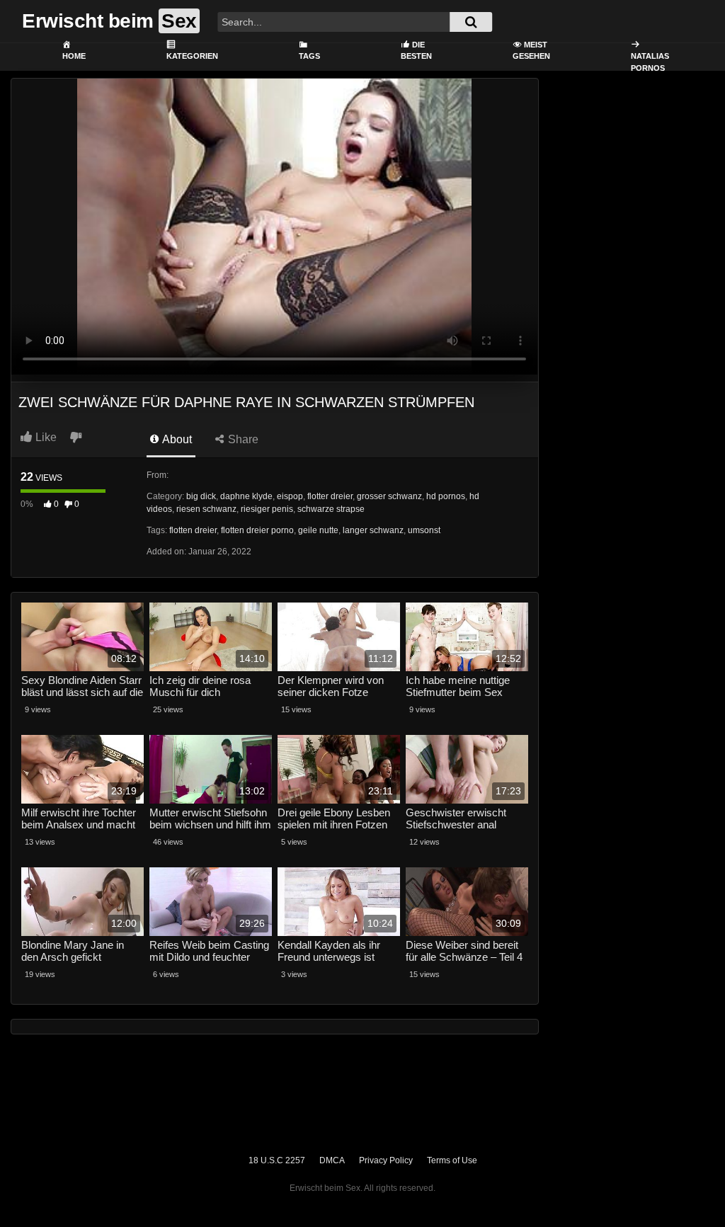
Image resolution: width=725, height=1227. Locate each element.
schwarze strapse (331, 509)
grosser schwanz (389, 496)
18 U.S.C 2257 (277, 1160)
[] (471, 22)
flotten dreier (193, 530)
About (176, 439)
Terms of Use (452, 1160)
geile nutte (318, 530)
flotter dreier (330, 496)
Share (241, 439)
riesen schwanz (206, 509)
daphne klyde (246, 496)
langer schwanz (373, 530)
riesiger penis (267, 509)
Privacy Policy (386, 1160)
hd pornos (445, 496)
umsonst (424, 530)
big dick (201, 496)
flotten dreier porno (257, 530)
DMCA (332, 1160)
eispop (290, 496)
